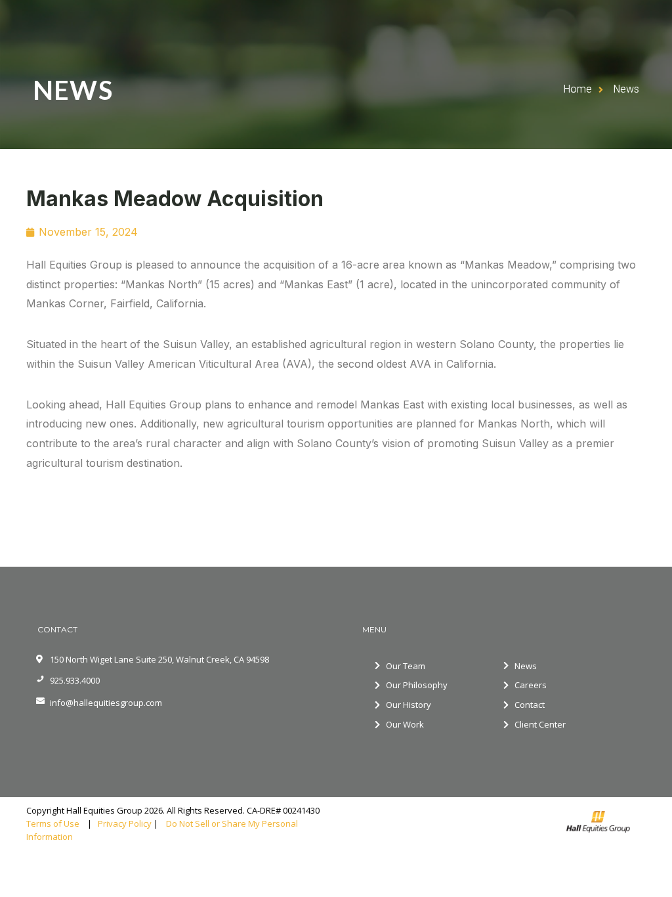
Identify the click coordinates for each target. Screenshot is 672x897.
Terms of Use (55, 823)
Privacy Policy (125, 823)
